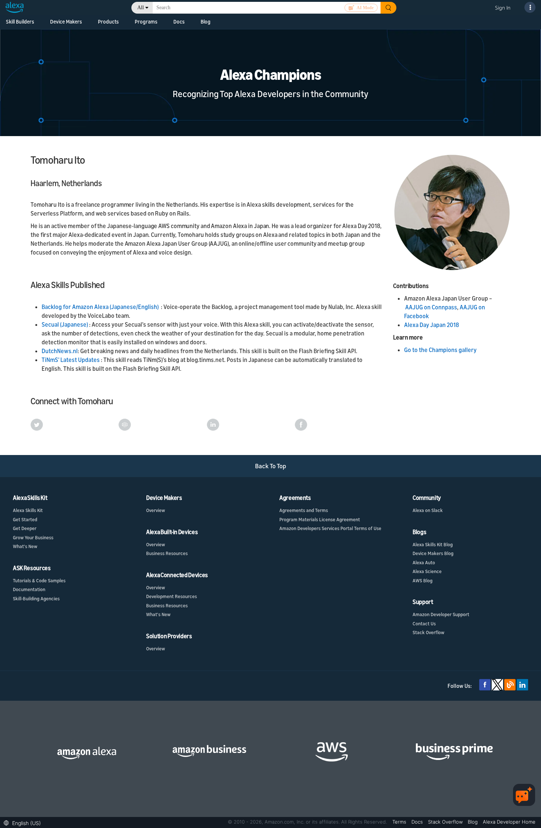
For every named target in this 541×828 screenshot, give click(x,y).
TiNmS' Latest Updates (71, 359)
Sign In (502, 7)
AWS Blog (422, 580)
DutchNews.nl (60, 351)
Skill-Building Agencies (36, 598)
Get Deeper (24, 528)
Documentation (29, 589)
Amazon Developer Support (441, 614)
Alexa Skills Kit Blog (433, 544)
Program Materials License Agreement (319, 519)
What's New (25, 546)
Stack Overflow (428, 632)
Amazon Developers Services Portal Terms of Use (330, 528)
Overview (155, 510)
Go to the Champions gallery (440, 349)
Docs (179, 21)
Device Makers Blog (433, 553)
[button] (24, 822)
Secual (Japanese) (65, 324)
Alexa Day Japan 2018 (431, 324)
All (140, 7)
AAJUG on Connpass (431, 307)
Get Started (25, 519)
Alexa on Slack (428, 510)
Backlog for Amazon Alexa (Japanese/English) (100, 306)
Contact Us (424, 623)
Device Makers (66, 21)
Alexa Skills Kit (28, 510)
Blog (206, 21)
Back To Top (270, 466)
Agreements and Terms (303, 510)
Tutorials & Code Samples (39, 580)
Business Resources (167, 553)
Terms (400, 822)
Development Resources (171, 596)
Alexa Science (427, 571)
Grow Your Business (33, 537)
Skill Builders (20, 21)
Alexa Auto (424, 562)
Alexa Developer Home (509, 822)
